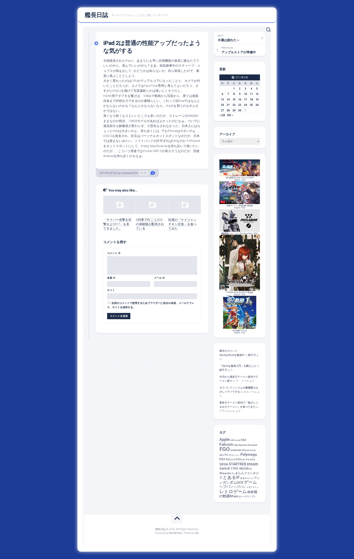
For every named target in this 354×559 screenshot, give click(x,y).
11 (251, 94)
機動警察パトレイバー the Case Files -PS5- (239, 233)
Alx (197, 533)
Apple (224, 439)
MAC (221, 455)
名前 (111, 277)
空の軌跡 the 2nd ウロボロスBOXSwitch (240, 179)
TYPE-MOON (239, 468)
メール (159, 277)
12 (257, 94)
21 (228, 104)
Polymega (248, 454)
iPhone (245, 450)
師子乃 (252, 354)
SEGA (223, 464)
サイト (111, 290)
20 (222, 104)
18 (251, 99)
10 (245, 94)
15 (233, 99)
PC (226, 455)
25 (251, 104)
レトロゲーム (233, 491)
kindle (253, 450)
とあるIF (231, 477)
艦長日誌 (96, 14)
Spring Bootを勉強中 (231, 354)
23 (239, 104)
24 (245, 104)
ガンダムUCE (233, 482)
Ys (233, 473)
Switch (224, 468)
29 (233, 110)
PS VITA (250, 459)
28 (228, 110)
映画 (250, 492)
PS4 (233, 460)
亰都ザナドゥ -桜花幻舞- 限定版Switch (240, 207)
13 (222, 99)
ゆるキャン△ (247, 478)
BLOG (143, 173)
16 (239, 99)
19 (257, 99)
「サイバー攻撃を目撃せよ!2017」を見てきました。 (117, 224)
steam (252, 464)
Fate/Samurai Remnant (245, 445)
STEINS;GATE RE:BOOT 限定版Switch (239, 293)
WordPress (175, 533)
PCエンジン (234, 455)
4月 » (230, 115)
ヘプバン (240, 487)
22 (233, 104)
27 (222, 110)
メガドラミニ (252, 487)
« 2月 (222, 115)
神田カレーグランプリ (245, 496)
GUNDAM (235, 450)
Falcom (226, 444)
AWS (232, 440)
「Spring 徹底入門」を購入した (237, 365)
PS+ (222, 459)
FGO (224, 449)
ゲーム (250, 482)
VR (250, 469)
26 (257, 104)
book (237, 440)
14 (228, 99)
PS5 (243, 180)
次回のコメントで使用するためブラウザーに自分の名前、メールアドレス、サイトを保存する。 (150, 305)
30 (239, 110)
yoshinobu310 (129, 173)
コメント (114, 253)
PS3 (228, 459)
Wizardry (225, 473)
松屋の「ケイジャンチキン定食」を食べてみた (182, 224)
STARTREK (237, 464)
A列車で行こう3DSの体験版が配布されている (150, 224)
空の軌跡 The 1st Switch (239, 332)
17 (245, 99)
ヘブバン (226, 487)
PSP (243, 460)
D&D (243, 440)
